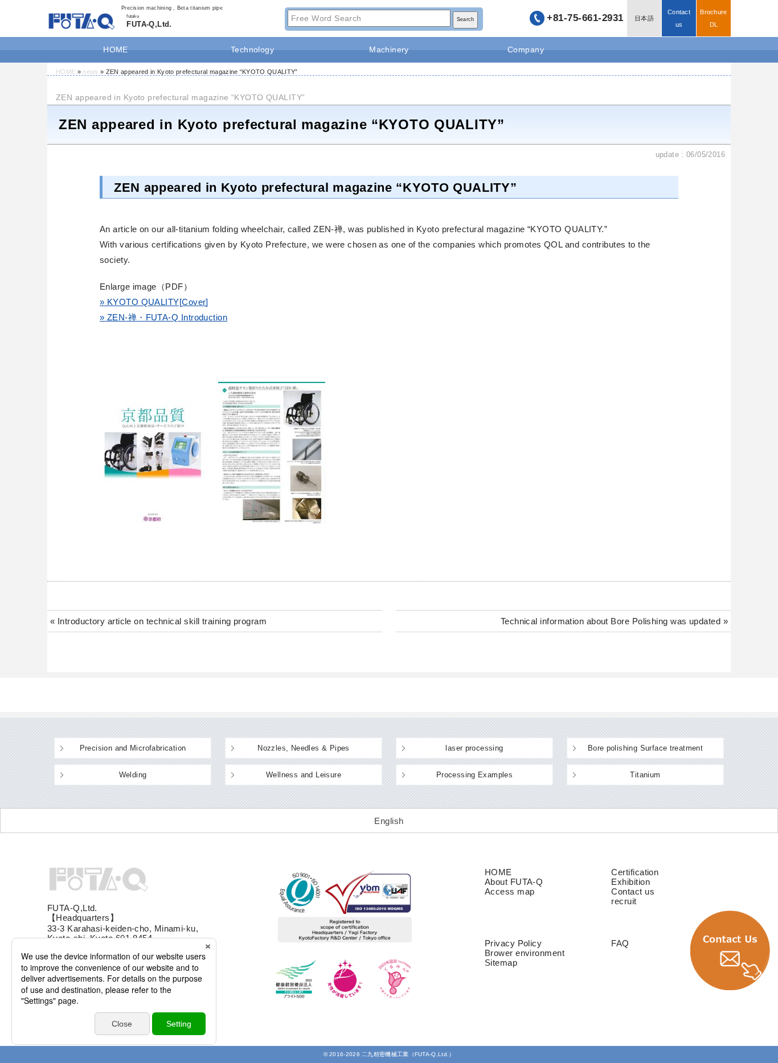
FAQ (620, 943)
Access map (510, 891)
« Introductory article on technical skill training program (158, 621)
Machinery (389, 49)
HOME (115, 49)
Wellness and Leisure (303, 775)
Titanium (645, 775)
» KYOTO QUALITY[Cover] (154, 302)
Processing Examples (474, 775)
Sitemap (501, 962)
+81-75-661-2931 (585, 18)
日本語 (644, 18)
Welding (133, 775)
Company (525, 49)
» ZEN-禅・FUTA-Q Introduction (163, 317)
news (90, 71)
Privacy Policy (513, 943)
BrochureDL (713, 18)
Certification (634, 872)
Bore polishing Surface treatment (645, 748)
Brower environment (524, 953)
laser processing (474, 748)
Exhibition (630, 882)
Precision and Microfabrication (133, 748)
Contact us (679, 18)
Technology (252, 49)
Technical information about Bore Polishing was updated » (614, 621)
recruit (623, 901)
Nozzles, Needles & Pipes (303, 748)
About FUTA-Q (514, 882)
